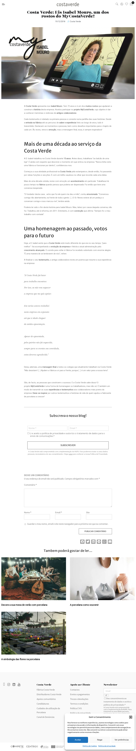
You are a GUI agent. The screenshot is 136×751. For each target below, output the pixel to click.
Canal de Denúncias (45, 717)
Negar (99, 740)
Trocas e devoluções (79, 699)
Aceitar (78, 740)
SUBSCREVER (68, 445)
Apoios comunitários (46, 699)
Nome (27, 512)
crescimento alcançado (34, 250)
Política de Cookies (90, 746)
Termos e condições (79, 703)
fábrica (42, 184)
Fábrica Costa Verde (46, 689)
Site (88, 512)
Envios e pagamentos (80, 694)
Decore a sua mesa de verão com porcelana (24, 604)
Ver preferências (122, 740)
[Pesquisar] (117, 4)
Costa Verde (75, 21)
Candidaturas (43, 703)
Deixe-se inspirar (40, 393)
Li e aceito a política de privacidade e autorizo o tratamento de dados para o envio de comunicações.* (67, 434)
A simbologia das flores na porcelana (20, 659)
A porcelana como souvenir (84, 604)
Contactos (75, 689)
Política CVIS (76, 708)
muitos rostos (92, 106)
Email (58, 512)
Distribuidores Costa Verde (49, 694)
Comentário (30, 485)
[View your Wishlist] (126, 4)
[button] (130, 717)
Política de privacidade (107, 746)
